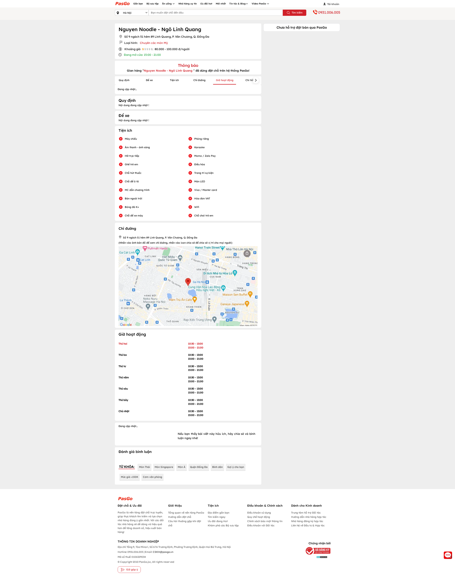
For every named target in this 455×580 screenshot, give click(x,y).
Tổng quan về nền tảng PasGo (186, 512)
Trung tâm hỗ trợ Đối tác (306, 512)
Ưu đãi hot (206, 3)
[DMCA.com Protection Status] (315, 557)
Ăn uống (167, 3)
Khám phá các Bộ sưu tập (223, 525)
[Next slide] (256, 80)
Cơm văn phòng (152, 477)
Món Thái (144, 467)
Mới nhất (221, 3)
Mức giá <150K (129, 477)
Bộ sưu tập (152, 3)
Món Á (181, 467)
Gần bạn (138, 3)
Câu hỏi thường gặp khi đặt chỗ (184, 523)
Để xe (149, 80)
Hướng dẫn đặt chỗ (179, 517)
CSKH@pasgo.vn (162, 552)
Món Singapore (164, 467)
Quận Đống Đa (199, 467)
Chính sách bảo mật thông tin (264, 521)
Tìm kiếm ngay (216, 517)
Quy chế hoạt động (258, 517)
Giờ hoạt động (224, 80)
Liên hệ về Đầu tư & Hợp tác (308, 525)
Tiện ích (174, 80)
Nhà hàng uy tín (187, 3)
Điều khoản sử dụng (259, 512)
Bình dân (217, 467)
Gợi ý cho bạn (235, 467)
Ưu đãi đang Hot (218, 521)
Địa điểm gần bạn (218, 512)
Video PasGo (259, 3)
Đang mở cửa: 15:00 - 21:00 (142, 55)
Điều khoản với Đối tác (260, 525)
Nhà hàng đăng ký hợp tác (307, 521)
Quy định (124, 80)
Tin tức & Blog (237, 3)
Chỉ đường (199, 80)
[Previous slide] (120, 80)
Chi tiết (249, 80)
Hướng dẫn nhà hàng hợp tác (308, 517)
